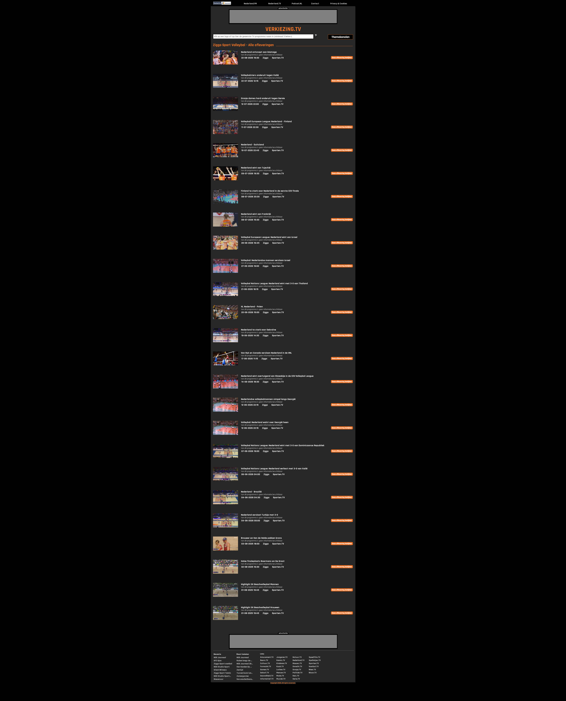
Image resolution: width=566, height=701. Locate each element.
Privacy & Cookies (338, 3)
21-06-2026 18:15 (249, 289)
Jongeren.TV (281, 657)
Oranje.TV (297, 669)
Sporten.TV (278, 57)
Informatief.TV (266, 679)
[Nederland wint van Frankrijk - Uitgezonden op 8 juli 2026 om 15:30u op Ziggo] (225, 225)
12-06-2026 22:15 (250, 405)
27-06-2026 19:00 (250, 266)
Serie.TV (296, 679)
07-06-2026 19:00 (250, 451)
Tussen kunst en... (244, 673)
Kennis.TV (280, 660)
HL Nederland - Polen (252, 306)
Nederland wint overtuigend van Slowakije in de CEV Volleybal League (277, 376)
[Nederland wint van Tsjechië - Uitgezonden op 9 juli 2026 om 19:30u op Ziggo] (225, 179)
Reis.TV (296, 675)
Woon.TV (312, 672)
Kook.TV (280, 666)
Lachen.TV (280, 669)
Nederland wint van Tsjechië (255, 167)
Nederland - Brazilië (251, 491)
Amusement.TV (266, 657)
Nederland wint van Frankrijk (256, 214)
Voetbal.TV (314, 666)
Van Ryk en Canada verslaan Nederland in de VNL (266, 352)
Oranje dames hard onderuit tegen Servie (263, 98)
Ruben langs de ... (244, 660)
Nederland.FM (250, 3)
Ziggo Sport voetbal (223, 663)
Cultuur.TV (265, 663)
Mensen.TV (281, 672)
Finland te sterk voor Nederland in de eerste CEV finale (270, 190)
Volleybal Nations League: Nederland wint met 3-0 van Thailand (274, 283)
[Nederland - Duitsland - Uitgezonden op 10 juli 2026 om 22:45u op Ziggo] (225, 156)
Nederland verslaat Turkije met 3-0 (259, 514)
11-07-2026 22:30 (250, 127)
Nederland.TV (274, 3)
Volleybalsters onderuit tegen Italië (260, 75)
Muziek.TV (280, 679)
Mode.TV (280, 675)
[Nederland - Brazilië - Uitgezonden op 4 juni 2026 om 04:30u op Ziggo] (225, 503)
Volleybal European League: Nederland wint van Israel (269, 237)
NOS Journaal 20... (245, 663)
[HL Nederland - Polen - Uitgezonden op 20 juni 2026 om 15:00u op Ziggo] (225, 318)
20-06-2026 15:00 (250, 312)
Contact (315, 3)
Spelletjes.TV (315, 660)
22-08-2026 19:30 (250, 57)
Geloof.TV (264, 672)
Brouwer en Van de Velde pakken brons (261, 538)
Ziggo (265, 57)
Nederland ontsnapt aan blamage (259, 52)
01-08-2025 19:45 (250, 590)
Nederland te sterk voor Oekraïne (258, 329)
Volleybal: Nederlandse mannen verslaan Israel (265, 260)
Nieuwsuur (218, 679)
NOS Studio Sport (221, 666)
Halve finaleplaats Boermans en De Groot (262, 561)
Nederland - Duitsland (252, 144)
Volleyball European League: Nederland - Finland (266, 121)
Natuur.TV (297, 657)
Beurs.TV (264, 660)
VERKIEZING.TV (283, 29)
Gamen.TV (264, 669)
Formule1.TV (265, 666)
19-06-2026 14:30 (250, 335)
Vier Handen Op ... (244, 666)
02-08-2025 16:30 (250, 566)
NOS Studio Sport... (222, 676)
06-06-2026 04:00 (250, 474)
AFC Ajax (217, 660)
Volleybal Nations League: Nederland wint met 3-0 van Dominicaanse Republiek (282, 445)
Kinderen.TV (281, 663)
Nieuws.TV (297, 663)
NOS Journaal (220, 657)
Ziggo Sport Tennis (222, 673)
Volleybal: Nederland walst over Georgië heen (264, 422)
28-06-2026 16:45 (250, 243)
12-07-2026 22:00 (250, 104)
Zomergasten (243, 676)
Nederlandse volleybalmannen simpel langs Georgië (268, 399)
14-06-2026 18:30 (250, 381)
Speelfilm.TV (314, 657)
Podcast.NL (297, 3)
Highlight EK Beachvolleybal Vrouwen (260, 607)
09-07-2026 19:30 (250, 173)
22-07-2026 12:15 (249, 81)
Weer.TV (312, 669)
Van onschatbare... (245, 679)
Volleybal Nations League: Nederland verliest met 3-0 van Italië (274, 468)
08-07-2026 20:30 (250, 196)
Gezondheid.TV (266, 675)
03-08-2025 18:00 (250, 543)
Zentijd (240, 670)
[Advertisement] (283, 16)
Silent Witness (220, 670)
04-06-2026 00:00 (250, 520)
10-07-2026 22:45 (250, 150)
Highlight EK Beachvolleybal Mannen (260, 584)
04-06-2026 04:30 (250, 497)
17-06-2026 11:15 (249, 358)
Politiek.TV (297, 672)
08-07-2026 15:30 (250, 219)
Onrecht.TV (297, 666)
